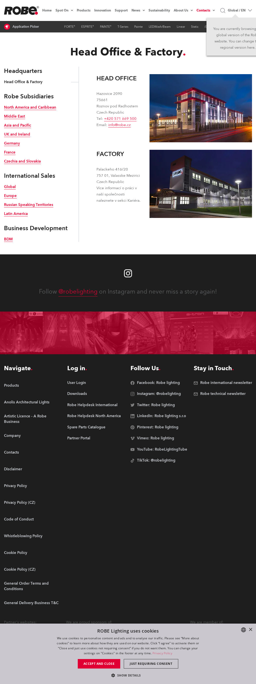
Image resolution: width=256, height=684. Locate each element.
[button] (128, 675)
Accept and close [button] (99, 664)
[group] (33, 402)
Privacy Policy (162, 653)
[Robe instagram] (128, 273)
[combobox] (243, 629)
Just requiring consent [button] (151, 664)
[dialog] (128, 654)
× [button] (250, 630)
